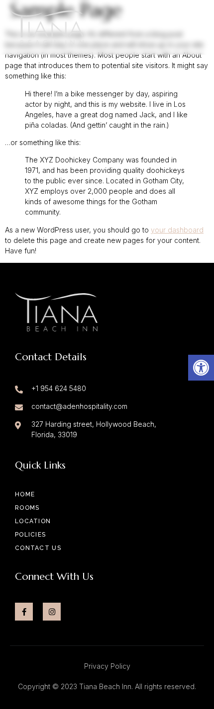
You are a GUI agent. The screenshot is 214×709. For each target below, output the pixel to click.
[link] (201, 368)
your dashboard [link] (177, 230)
